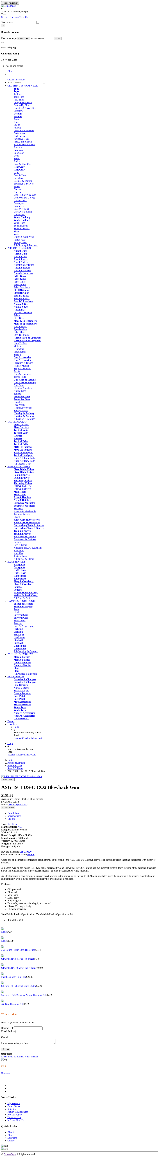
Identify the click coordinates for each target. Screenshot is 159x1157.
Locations (12, 724)
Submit (5, 1049)
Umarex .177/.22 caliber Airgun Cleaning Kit (23, 995)
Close (57, 38)
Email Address (8, 1031)
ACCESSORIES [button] (15, 676)
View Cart (24, 17)
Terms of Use (14, 1117)
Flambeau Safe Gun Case (13, 977)
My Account (13, 1103)
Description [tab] (13, 813)
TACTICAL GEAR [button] (17, 421)
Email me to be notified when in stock (19, 1056)
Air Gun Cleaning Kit (12, 1004)
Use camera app (9, 38)
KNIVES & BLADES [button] (18, 466)
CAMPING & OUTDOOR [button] (21, 601)
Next (11, 779)
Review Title (7, 1028)
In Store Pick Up (15, 1120)
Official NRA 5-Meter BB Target (17, 959)
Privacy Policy (14, 1114)
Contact (11, 1140)
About (10, 1132)
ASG (20, 826)
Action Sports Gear (17, 804)
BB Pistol (12, 824)
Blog (9, 1135)
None (4, 931)
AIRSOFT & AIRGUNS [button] (19, 248)
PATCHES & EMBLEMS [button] (20, 654)
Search (4, 22)
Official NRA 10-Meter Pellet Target (19, 968)
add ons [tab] (11, 818)
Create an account (16, 79)
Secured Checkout (10, 17)
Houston (5, 1073)
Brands (10, 721)
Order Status (13, 1106)
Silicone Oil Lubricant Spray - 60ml (18, 986)
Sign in (10, 74)
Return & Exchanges (17, 1111)
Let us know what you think (15, 1043)
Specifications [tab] (14, 816)
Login (17, 727)
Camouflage (10, 1154)
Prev (4, 779)
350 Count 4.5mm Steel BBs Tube (18, 950)
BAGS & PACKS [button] (16, 561)
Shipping (11, 1109)
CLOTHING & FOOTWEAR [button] (22, 85)
